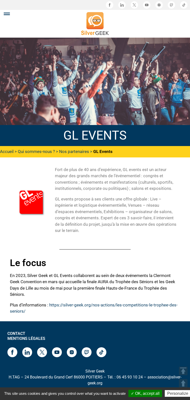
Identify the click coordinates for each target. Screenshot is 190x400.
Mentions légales (26, 338)
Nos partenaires (74, 151)
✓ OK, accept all (145, 393)
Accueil (7, 151)
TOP (183, 371)
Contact (16, 333)
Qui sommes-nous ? (36, 151)
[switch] (7, 14)
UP (183, 383)
